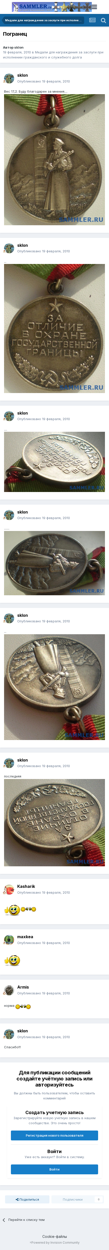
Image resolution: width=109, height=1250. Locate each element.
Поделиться (29, 1199)
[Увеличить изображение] (12, 908)
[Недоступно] (54, 159)
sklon (19, 47)
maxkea (25, 936)
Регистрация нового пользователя (54, 1135)
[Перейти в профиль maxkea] (9, 940)
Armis (23, 987)
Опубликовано (43, 81)
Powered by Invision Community (55, 1242)
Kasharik (26, 886)
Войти (54, 1169)
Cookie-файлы (54, 1236)
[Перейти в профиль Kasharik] (9, 890)
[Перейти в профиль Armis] (9, 990)
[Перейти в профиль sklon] (9, 78)
